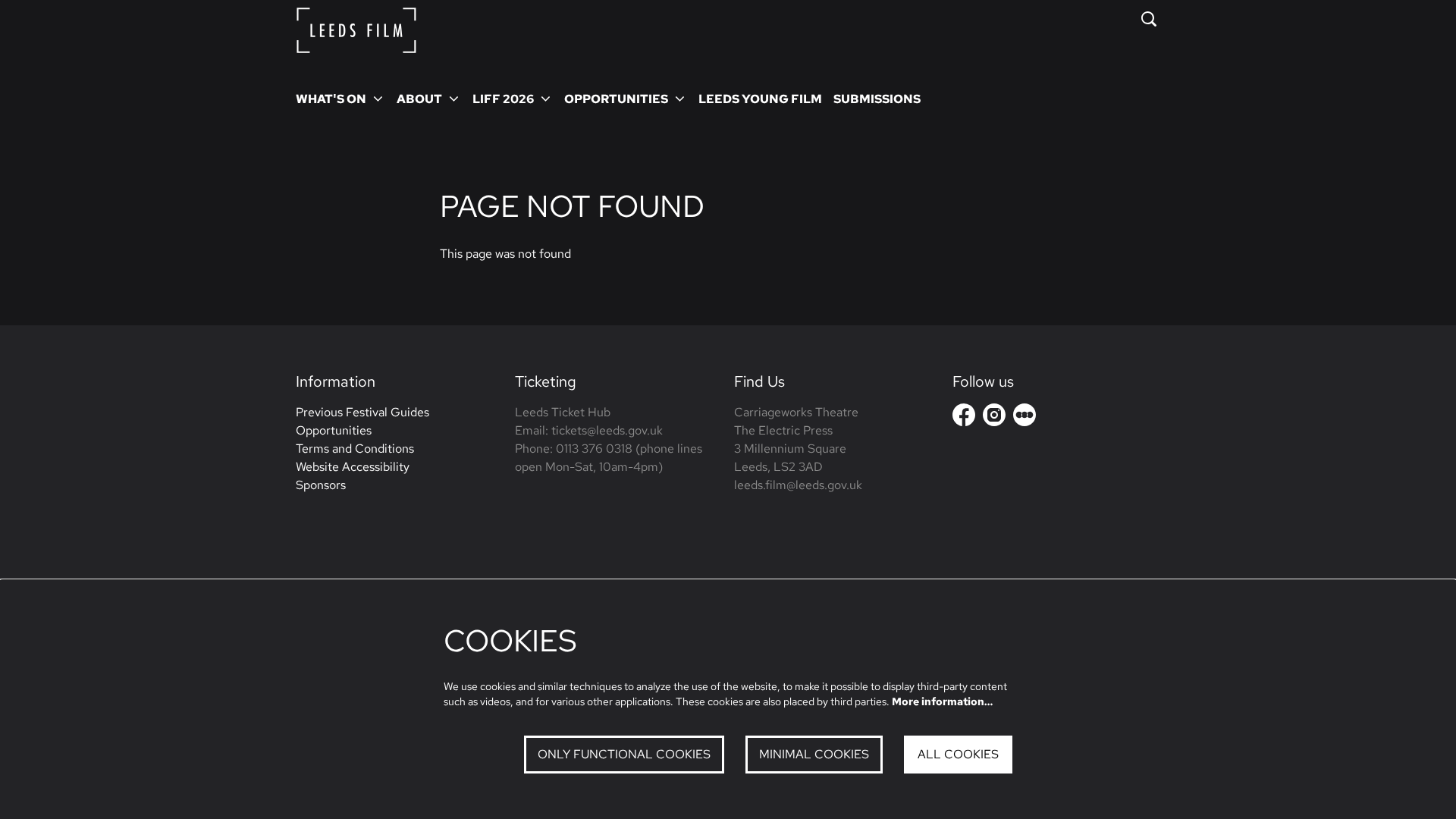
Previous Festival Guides (362, 412)
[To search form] (1149, 19)
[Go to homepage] (356, 30)
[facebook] (963, 414)
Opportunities (334, 430)
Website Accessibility (353, 467)
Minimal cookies (814, 754)
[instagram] (994, 414)
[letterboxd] (1024, 414)
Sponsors (321, 485)
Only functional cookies (624, 754)
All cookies (958, 754)
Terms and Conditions (355, 449)
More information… (942, 701)
